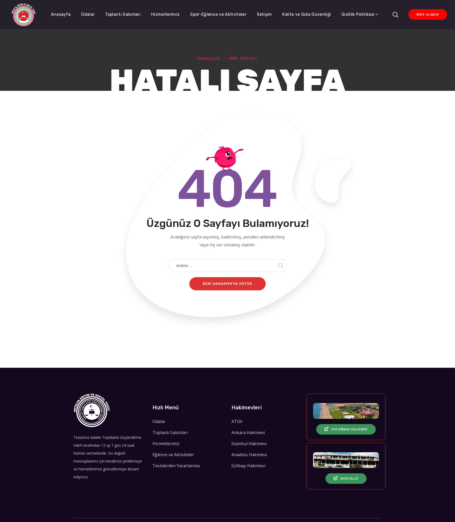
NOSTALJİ (349, 478)
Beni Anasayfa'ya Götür (227, 284)
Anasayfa (208, 58)
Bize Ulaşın (428, 14)
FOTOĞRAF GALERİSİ (349, 429)
